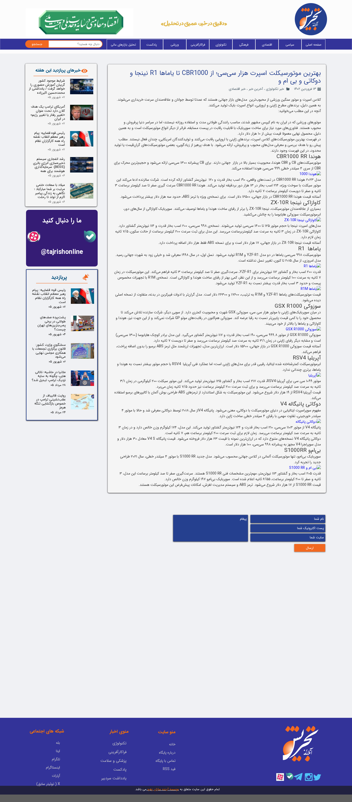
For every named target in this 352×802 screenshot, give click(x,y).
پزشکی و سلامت (113, 761)
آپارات (56, 776)
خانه (172, 744)
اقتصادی (267, 44)
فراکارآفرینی (198, 44)
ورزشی (175, 44)
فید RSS (169, 769)
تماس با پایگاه (165, 761)
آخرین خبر (256, 89)
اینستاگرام (53, 767)
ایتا (58, 751)
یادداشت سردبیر (114, 778)
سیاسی (290, 44)
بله (58, 743)
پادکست (151, 44)
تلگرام (56, 759)
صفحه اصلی (313, 44)
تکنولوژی (221, 44)
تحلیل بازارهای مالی (123, 44)
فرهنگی (243, 44)
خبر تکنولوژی (275, 89)
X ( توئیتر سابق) (48, 784)
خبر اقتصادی (237, 89)
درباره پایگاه (167, 752)
